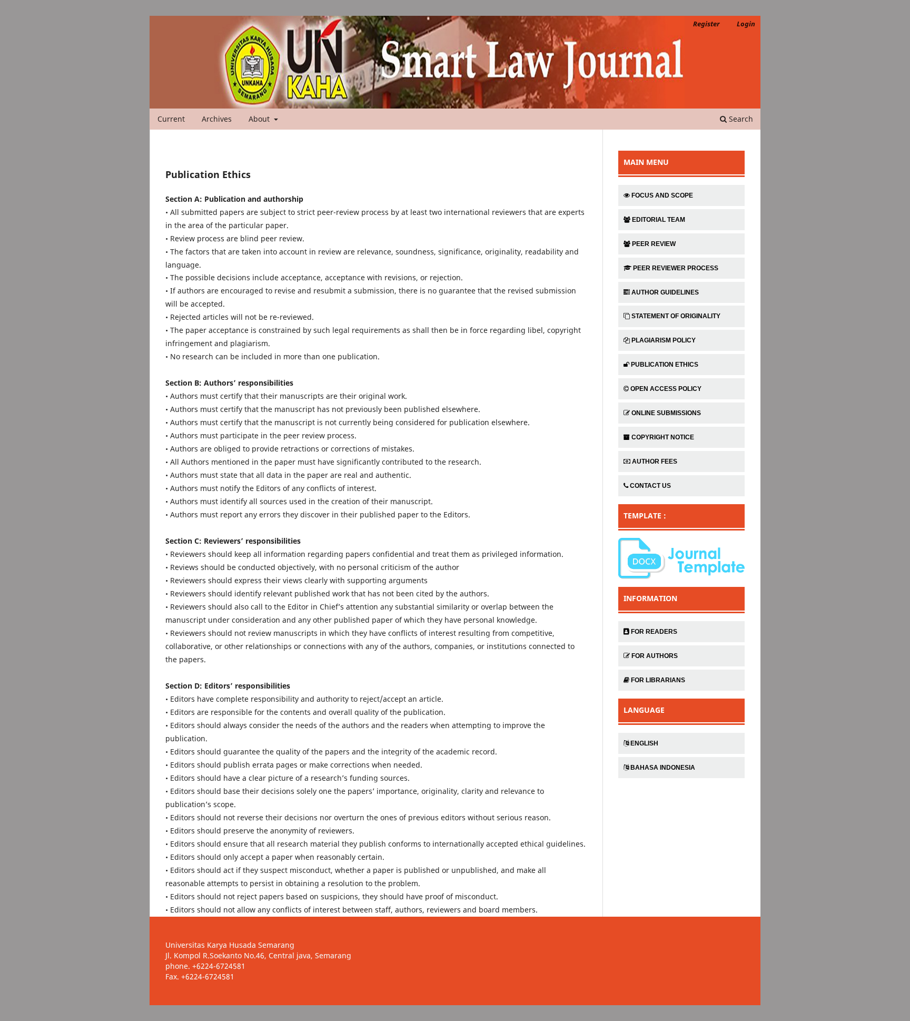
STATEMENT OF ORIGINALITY (675, 316)
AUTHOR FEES (654, 461)
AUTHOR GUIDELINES (665, 292)
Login (746, 23)
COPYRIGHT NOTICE (662, 437)
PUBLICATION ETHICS (664, 364)
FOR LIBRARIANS (658, 680)
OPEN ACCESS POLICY (665, 388)
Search (740, 119)
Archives (217, 119)
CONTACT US (650, 485)
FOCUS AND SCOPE (662, 195)
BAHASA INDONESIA (662, 767)
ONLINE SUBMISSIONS (666, 413)
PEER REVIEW (654, 244)
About (260, 119)
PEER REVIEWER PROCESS (675, 268)
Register (706, 23)
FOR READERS (654, 631)
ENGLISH (644, 743)
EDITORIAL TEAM (658, 219)
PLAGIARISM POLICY (663, 340)
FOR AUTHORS (654, 656)
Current (171, 119)
